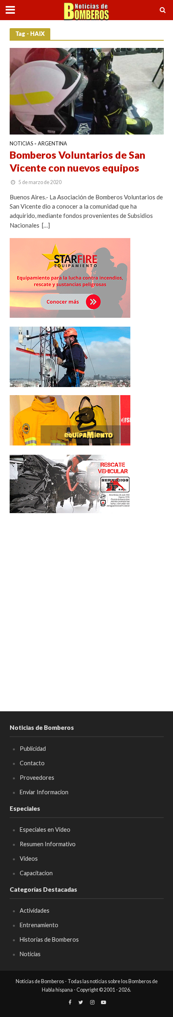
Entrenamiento (39, 925)
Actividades (34, 910)
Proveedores (37, 777)
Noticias (21, 144)
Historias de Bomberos (49, 939)
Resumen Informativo (48, 844)
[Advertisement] (86, 608)
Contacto (32, 763)
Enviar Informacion (44, 792)
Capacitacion (36, 873)
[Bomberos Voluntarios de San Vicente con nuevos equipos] (87, 90)
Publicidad (33, 748)
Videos (29, 858)
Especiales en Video (45, 829)
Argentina (52, 144)
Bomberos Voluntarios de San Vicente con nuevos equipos (77, 161)
